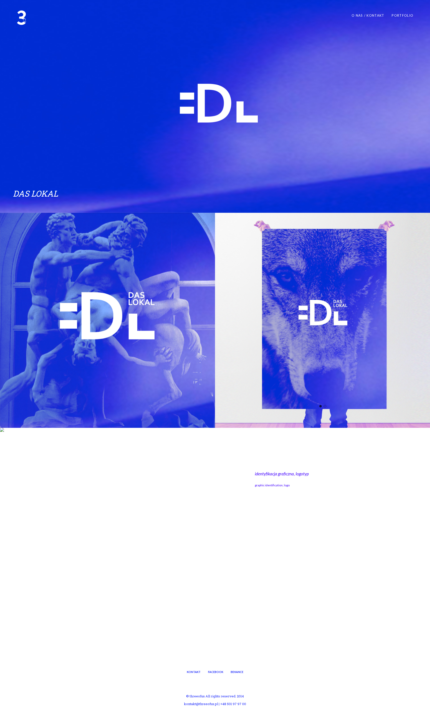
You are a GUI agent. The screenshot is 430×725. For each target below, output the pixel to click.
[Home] (21, 17)
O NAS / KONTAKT (368, 15)
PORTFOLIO (402, 15)
